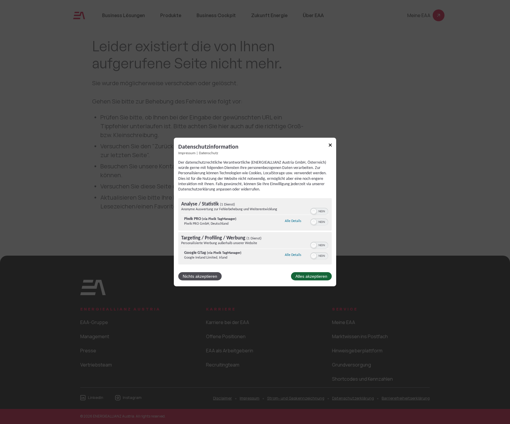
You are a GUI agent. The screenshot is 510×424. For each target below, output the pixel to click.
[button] (313, 211)
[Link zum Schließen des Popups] (330, 146)
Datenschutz (208, 153)
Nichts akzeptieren (200, 276)
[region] (255, 232)
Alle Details (293, 221)
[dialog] (255, 212)
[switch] (319, 210)
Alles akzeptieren (311, 276)
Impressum (186, 153)
